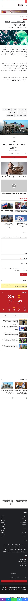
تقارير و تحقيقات (23, 522)
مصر (25, 551)
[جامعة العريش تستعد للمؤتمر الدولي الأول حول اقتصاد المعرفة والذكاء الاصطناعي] (21, 385)
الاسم (25, 253)
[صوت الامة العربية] (21, 6)
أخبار (25, 516)
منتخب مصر (21, 551)
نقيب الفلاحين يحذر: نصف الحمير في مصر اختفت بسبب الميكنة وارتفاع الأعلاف (10, 345)
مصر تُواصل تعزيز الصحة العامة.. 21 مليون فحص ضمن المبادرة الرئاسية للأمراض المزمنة (10, 328)
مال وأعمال (24, 532)
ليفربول (11, 549)
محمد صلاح (6, 549)
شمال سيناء (20, 549)
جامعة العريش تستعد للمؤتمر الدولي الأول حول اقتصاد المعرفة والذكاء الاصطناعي (21, 392)
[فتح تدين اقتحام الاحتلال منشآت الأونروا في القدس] (7, 385)
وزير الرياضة (15, 551)
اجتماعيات (24, 518)
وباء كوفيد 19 (12, 112)
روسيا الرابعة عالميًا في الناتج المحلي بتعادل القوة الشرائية (21, 500)
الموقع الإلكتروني (24, 263)
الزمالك (17, 547)
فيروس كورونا (22, 112)
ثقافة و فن (24, 524)
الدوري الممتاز (6, 544)
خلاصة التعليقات (23, 563)
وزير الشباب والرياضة (7, 551)
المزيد (25, 520)
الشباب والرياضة (11, 547)
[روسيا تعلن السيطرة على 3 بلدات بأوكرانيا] (7, 205)
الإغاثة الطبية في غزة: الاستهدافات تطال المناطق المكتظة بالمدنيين (8, 225)
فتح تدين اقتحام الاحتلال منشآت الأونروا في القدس (14, 130)
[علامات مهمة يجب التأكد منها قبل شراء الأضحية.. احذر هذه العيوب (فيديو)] (23, 334)
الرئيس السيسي (23, 547)
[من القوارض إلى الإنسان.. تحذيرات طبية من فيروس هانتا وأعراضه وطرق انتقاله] (23, 340)
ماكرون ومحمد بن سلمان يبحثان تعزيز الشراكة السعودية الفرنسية (21, 210)
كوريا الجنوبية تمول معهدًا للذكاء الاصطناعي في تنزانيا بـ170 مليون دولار (22, 225)
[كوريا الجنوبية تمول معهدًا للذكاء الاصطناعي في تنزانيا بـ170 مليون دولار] (21, 218)
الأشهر (23, 315)
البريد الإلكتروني (23, 258)
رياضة (25, 528)
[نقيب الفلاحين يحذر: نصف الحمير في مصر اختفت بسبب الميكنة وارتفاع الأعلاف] (23, 346)
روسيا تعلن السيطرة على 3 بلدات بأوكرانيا (7, 210)
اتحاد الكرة (24, 544)
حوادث (25, 526)
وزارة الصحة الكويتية (20, 115)
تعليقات (4, 315)
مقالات (24, 537)
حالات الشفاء (6, 109)
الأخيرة (14, 315)
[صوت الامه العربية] (14, 11)
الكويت (14, 109)
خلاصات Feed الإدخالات (21, 561)
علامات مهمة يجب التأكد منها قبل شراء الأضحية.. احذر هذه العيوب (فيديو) (10, 333)
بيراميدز (5, 547)
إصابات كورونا (22, 109)
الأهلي (20, 544)
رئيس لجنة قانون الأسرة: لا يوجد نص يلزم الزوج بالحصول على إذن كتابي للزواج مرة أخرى (10, 321)
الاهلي (16, 544)
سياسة (20, 16)
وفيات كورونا (10, 115)
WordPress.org (23, 565)
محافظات (24, 534)
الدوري (12, 544)
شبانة (25, 549)
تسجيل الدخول (23, 559)
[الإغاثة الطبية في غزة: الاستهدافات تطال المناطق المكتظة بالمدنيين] (7, 218)
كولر (15, 549)
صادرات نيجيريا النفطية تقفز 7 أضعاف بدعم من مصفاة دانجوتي (7, 501)
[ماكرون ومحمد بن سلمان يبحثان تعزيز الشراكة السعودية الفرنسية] (21, 205)
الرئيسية (24, 16)
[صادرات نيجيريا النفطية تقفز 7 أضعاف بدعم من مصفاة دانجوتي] (7, 448)
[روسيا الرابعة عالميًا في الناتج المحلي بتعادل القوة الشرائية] (21, 448)
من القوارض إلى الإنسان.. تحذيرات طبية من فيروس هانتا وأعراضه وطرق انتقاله (10, 339)
